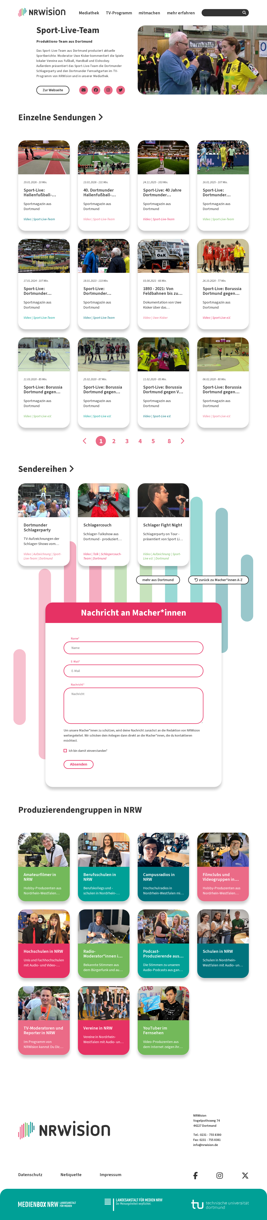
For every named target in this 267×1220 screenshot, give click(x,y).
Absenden (78, 764)
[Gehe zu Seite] (182, 441)
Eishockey (102, 61)
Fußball (69, 61)
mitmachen (149, 13)
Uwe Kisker (82, 56)
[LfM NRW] (133, 1204)
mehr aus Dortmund (158, 579)
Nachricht (77, 684)
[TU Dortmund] (220, 1204)
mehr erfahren (181, 13)
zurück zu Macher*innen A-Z (220, 579)
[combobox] (225, 12)
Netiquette (71, 1175)
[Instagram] (220, 1176)
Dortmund (80, 50)
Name (75, 638)
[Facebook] (195, 1176)
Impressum (110, 1175)
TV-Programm (119, 13)
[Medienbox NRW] (47, 1204)
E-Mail (75, 661)
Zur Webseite (53, 90)
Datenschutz (30, 1175)
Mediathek (89, 13)
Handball (82, 61)
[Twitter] (245, 1176)
